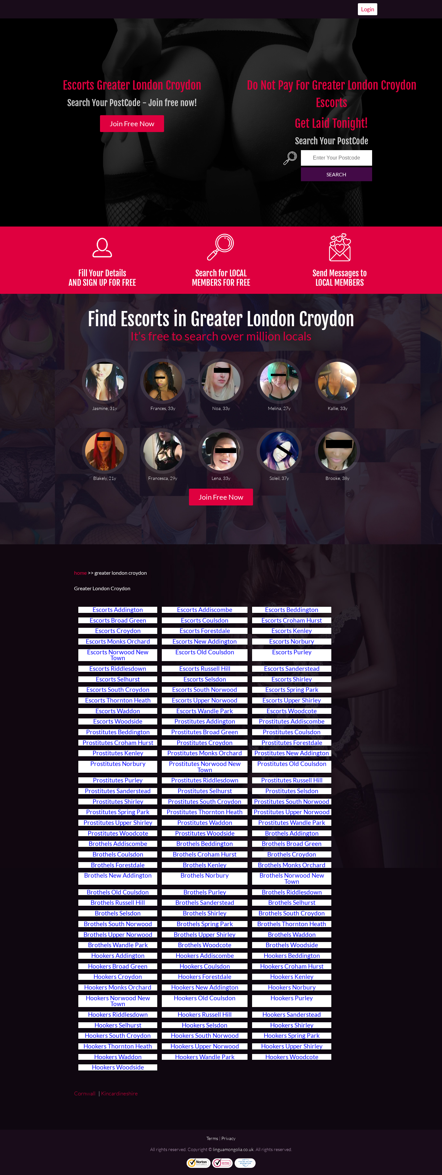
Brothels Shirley (205, 913)
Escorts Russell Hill (204, 668)
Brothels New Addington (118, 875)
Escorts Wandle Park (204, 711)
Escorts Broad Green (118, 620)
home (80, 573)
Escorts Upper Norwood (205, 700)
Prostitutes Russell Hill (292, 780)
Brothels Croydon (291, 854)
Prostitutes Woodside (205, 833)
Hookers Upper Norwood (205, 1046)
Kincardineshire (120, 1093)
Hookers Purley (292, 998)
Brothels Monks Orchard (292, 865)
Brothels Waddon (292, 934)
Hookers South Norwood (205, 1035)
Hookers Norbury (292, 987)
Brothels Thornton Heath (291, 923)
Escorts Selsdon (204, 679)
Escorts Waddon (117, 711)
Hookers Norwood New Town (118, 1001)
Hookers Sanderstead (291, 1014)
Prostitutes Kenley (118, 753)
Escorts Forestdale (205, 630)
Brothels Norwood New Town (292, 878)
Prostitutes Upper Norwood (292, 811)
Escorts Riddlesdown (117, 668)
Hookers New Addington (204, 987)
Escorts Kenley (291, 630)
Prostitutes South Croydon (204, 801)
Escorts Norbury (291, 641)
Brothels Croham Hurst (205, 854)
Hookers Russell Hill (205, 1014)
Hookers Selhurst (117, 1025)
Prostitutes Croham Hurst (118, 742)
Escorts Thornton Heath (118, 700)
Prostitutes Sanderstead (118, 790)
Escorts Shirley (291, 679)
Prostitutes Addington (204, 721)
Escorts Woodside (117, 721)
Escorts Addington (118, 609)
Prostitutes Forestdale (291, 742)
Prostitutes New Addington (291, 753)
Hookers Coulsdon (205, 966)
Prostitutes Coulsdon (292, 732)
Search (336, 174)
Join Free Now (132, 123)
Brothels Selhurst (291, 902)
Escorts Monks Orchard (118, 641)
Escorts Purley (292, 652)
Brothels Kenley (205, 865)
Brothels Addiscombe (118, 843)
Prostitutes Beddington (118, 732)
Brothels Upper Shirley (205, 934)
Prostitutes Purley (118, 780)
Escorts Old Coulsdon (204, 652)
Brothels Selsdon (118, 913)
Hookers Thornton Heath (117, 1046)
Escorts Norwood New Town (118, 655)
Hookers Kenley (292, 976)
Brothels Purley (204, 892)
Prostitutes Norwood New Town (205, 766)
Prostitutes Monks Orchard (204, 753)
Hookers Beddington (292, 955)
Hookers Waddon (118, 1056)
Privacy (228, 1138)
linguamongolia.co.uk (233, 1149)
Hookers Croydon (118, 976)
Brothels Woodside (292, 944)
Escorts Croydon (118, 630)
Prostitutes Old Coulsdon (291, 763)
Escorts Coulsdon (204, 620)
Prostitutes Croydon (205, 742)
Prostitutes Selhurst (205, 790)
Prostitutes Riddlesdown (204, 780)
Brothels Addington (292, 833)
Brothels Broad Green (292, 843)
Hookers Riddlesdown (118, 1014)
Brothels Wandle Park (118, 944)
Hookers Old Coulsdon (205, 998)
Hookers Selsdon (204, 1025)
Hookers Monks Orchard (117, 987)
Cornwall (85, 1093)
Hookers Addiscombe (205, 955)
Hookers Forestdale (204, 976)
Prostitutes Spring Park (117, 811)
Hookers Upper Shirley (292, 1046)
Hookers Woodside (118, 1067)
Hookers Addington (118, 955)
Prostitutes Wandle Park (291, 822)
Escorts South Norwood (204, 689)
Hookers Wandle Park (205, 1056)
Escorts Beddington (291, 609)
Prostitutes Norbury (118, 763)
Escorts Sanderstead (292, 668)
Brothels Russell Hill (118, 902)
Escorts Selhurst (118, 679)
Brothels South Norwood (118, 923)
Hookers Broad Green (118, 966)
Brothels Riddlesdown (292, 892)
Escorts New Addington (204, 641)
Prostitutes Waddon (204, 822)
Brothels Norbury (205, 875)
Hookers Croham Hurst (292, 966)
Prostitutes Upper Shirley (117, 822)
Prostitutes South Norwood (291, 801)
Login (367, 9)
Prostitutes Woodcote (118, 833)
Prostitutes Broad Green (204, 732)
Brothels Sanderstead (204, 902)
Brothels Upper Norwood (117, 934)
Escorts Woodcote (292, 711)
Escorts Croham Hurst (291, 620)
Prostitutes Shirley (118, 801)
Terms (212, 1138)
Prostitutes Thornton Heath (205, 811)
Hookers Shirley (292, 1025)
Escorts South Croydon (117, 689)
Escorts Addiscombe (204, 609)
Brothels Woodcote (204, 944)
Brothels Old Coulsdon (118, 892)
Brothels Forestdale (118, 865)
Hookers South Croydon (118, 1035)
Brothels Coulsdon (118, 854)
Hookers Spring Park (292, 1035)
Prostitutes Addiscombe (292, 721)
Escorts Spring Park (291, 689)
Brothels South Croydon (292, 913)
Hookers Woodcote (291, 1056)
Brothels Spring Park (205, 923)
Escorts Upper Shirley (291, 700)
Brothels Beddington (204, 843)
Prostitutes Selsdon (291, 790)
